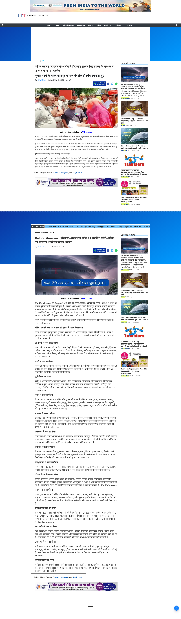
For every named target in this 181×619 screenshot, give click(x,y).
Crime (99, 25)
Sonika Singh (42, 247)
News (49, 25)
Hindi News (47, 232)
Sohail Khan (42, 80)
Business (107, 25)
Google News (77, 173)
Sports (90, 25)
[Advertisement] (90, 41)
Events (129, 25)
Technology (118, 25)
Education (81, 25)
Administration (68, 25)
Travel (57, 25)
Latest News (128, 62)
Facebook (56, 173)
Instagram (64, 173)
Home (37, 61)
